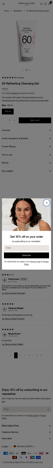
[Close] (47, 203)
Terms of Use (35, 262)
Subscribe (26, 255)
